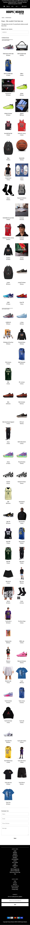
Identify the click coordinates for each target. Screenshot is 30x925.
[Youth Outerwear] (8, 712)
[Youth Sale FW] (8, 732)
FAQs (15, 881)
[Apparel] (21, 105)
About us (15, 884)
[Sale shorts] (8, 573)
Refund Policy (15, 887)
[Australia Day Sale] (8, 125)
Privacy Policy (15, 889)
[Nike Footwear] (21, 394)
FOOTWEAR (15, 856)
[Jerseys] (21, 249)
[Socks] (21, 593)
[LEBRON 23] (8, 314)
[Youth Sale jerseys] (8, 752)
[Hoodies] (8, 249)
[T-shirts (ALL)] (8, 613)
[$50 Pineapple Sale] (21, 45)
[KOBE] (8, 294)
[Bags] (8, 148)
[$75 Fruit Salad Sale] (8, 65)
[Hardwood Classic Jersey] (8, 229)
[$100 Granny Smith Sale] (8, 45)
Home (3, 17)
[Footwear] (21, 209)
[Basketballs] (21, 145)
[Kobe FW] (21, 294)
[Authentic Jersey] (21, 125)
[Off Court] (21, 413)
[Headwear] (21, 229)
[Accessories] (8, 85)
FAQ (15, 874)
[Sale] (8, 493)
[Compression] (8, 170)
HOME (15, 851)
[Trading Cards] (8, 633)
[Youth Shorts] (21, 772)
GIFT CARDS (15, 862)
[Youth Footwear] (8, 692)
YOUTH (15, 861)
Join (12, 6)
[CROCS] (21, 170)
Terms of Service (15, 886)
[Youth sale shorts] (21, 752)
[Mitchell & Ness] (21, 334)
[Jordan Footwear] (21, 269)
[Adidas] (21, 85)
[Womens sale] (8, 673)
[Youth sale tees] (8, 773)
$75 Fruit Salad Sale (15, 870)
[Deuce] (8, 189)
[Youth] (21, 673)
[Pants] (8, 433)
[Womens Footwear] (21, 653)
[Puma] (8, 453)
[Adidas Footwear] (8, 105)
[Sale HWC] (8, 533)
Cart (24, 6)
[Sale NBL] (8, 553)
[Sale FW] (8, 513)
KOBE (15, 864)
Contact (15, 882)
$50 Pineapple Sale (15, 869)
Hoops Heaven (23, 921)
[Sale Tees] (21, 573)
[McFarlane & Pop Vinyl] (8, 334)
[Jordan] (8, 272)
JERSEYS (15, 854)
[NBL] (8, 374)
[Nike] (8, 394)
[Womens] (8, 653)
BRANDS (15, 852)
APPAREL (15, 857)
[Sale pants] (21, 553)
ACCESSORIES (15, 859)
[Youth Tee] (8, 794)
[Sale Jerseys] (21, 533)
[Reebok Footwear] (21, 473)
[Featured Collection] (21, 189)
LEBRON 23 (15, 865)
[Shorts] (8, 593)
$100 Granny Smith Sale (15, 872)
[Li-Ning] (21, 314)
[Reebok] (8, 473)
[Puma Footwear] (21, 453)
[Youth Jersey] (21, 692)
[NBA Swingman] (21, 354)
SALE (15, 867)
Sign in (8, 6)
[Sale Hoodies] (21, 513)
